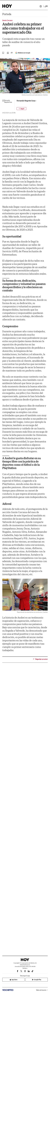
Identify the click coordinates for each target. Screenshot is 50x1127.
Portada (6, 14)
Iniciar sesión (40, 6)
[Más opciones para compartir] (11, 52)
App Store (14, 979)
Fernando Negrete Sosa (26, 101)
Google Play (37, 979)
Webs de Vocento (41, 990)
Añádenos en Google (24, 53)
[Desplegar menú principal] (46, 6)
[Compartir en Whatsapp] (8, 52)
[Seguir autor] (21, 108)
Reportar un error (41, 659)
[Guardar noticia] (3, 53)
